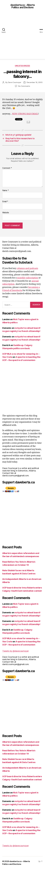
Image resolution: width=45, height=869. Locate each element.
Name (5, 190)
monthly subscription (27, 277)
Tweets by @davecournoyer (15, 651)
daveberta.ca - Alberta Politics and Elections (22, 6)
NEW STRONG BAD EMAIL (25, 113)
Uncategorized (22, 66)
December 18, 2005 (35, 82)
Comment (7, 168)
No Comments (24, 86)
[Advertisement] (22, 36)
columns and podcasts (27, 268)
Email (5, 201)
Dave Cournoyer (14, 82)
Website (5, 213)
